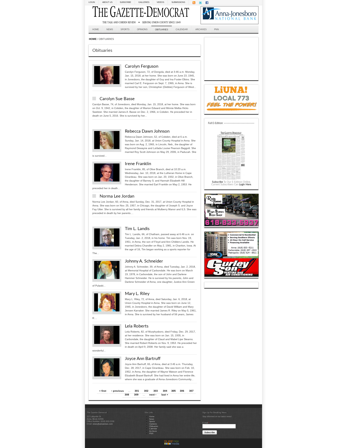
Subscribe (217, 182)
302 (146, 390)
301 (137, 390)
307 (191, 390)
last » (164, 394)
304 (165, 390)
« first (102, 390)
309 (136, 394)
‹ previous (117, 390)
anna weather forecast (231, 76)
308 (127, 394)
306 (182, 390)
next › (152, 394)
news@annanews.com (103, 424)
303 (155, 390)
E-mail (205, 423)
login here (245, 184)
